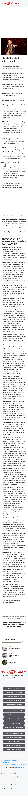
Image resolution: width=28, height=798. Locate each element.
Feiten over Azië (14, 719)
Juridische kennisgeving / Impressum (15, 765)
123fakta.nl (20, 767)
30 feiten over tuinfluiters (12, 663)
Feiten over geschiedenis (14, 745)
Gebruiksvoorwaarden (10, 760)
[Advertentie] (14, 22)
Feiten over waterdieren (14, 696)
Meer (23, 641)
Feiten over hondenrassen (14, 704)
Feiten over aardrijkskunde (14, 711)
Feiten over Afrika (14, 715)
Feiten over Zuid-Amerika (14, 737)
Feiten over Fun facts (14, 749)
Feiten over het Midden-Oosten (14, 727)
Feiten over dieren (14, 688)
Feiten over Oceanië (14, 741)
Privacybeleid (7, 762)
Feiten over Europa (14, 723)
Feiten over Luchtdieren (14, 692)
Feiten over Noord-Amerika (14, 733)
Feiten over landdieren (14, 700)
